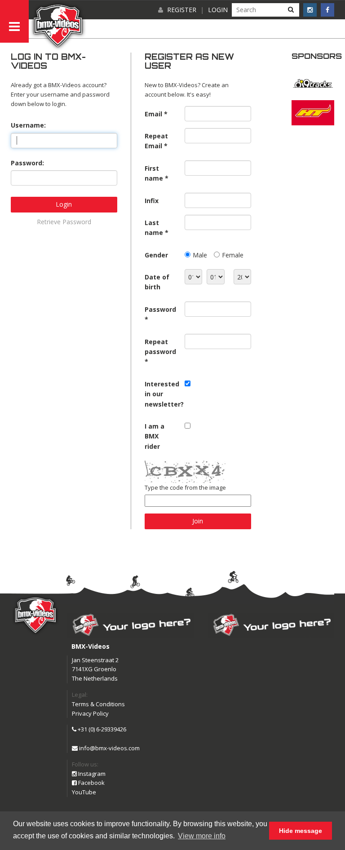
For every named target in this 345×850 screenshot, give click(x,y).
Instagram (91, 774)
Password (160, 309)
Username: (28, 125)
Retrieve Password (64, 221)
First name (154, 173)
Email (153, 114)
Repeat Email (156, 141)
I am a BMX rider (154, 436)
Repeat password (160, 346)
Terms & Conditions (98, 704)
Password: (27, 163)
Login (218, 9)
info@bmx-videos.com (109, 748)
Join (197, 521)
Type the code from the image (185, 487)
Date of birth (157, 282)
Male (200, 255)
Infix (152, 200)
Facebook (91, 783)
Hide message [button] (300, 830)
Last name (154, 227)
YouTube (84, 792)
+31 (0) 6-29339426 (101, 729)
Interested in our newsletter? (161, 394)
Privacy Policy (90, 713)
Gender (156, 255)
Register (181, 9)
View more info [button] (202, 836)
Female (232, 255)
